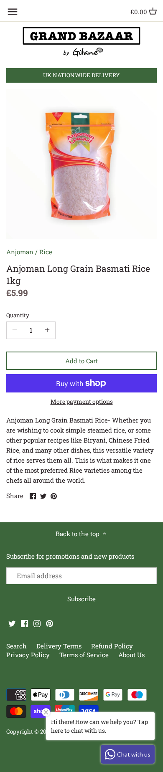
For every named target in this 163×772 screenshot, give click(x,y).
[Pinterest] (49, 623)
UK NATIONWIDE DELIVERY (81, 75)
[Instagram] (37, 623)
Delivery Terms (59, 646)
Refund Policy (112, 646)
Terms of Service (84, 655)
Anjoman (19, 252)
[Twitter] (11, 623)
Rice (45, 252)
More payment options (82, 401)
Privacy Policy (28, 655)
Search (16, 646)
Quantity (17, 315)
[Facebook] (24, 623)
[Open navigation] (12, 11)
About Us (131, 655)
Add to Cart (81, 361)
